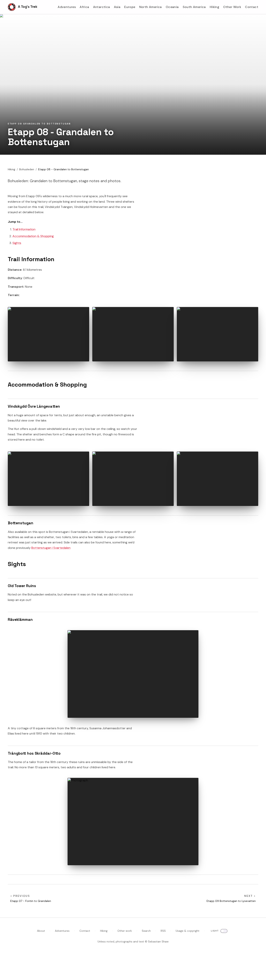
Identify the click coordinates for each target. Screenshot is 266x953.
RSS (163, 931)
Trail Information (23, 229)
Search (146, 931)
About (41, 931)
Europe (129, 7)
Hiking (214, 7)
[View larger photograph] (48, 334)
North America (150, 7)
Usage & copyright (187, 931)
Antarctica (101, 7)
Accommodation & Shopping (33, 236)
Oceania (172, 7)
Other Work (232, 7)
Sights (16, 243)
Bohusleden (26, 169)
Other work (124, 931)
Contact (251, 7)
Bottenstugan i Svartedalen (50, 548)
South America (194, 7)
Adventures (67, 7)
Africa (84, 7)
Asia (117, 7)
